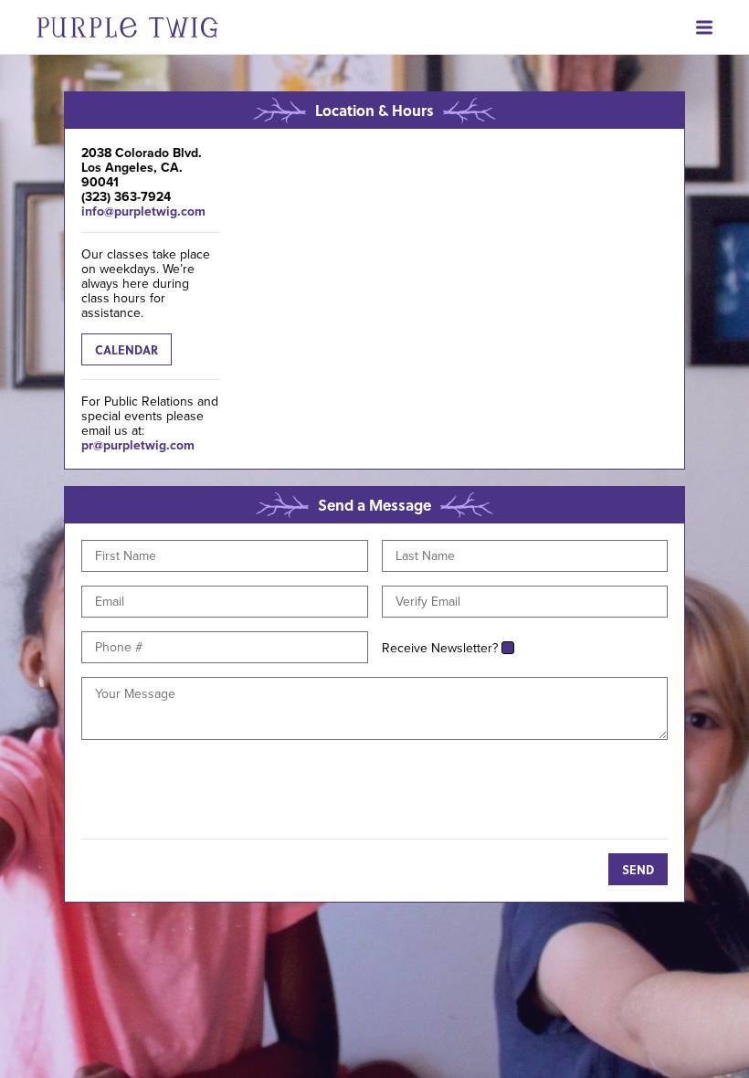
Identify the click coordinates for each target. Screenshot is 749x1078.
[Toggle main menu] (718, 27)
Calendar (126, 349)
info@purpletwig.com (143, 211)
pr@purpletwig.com (138, 445)
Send (638, 869)
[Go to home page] (109, 27)
